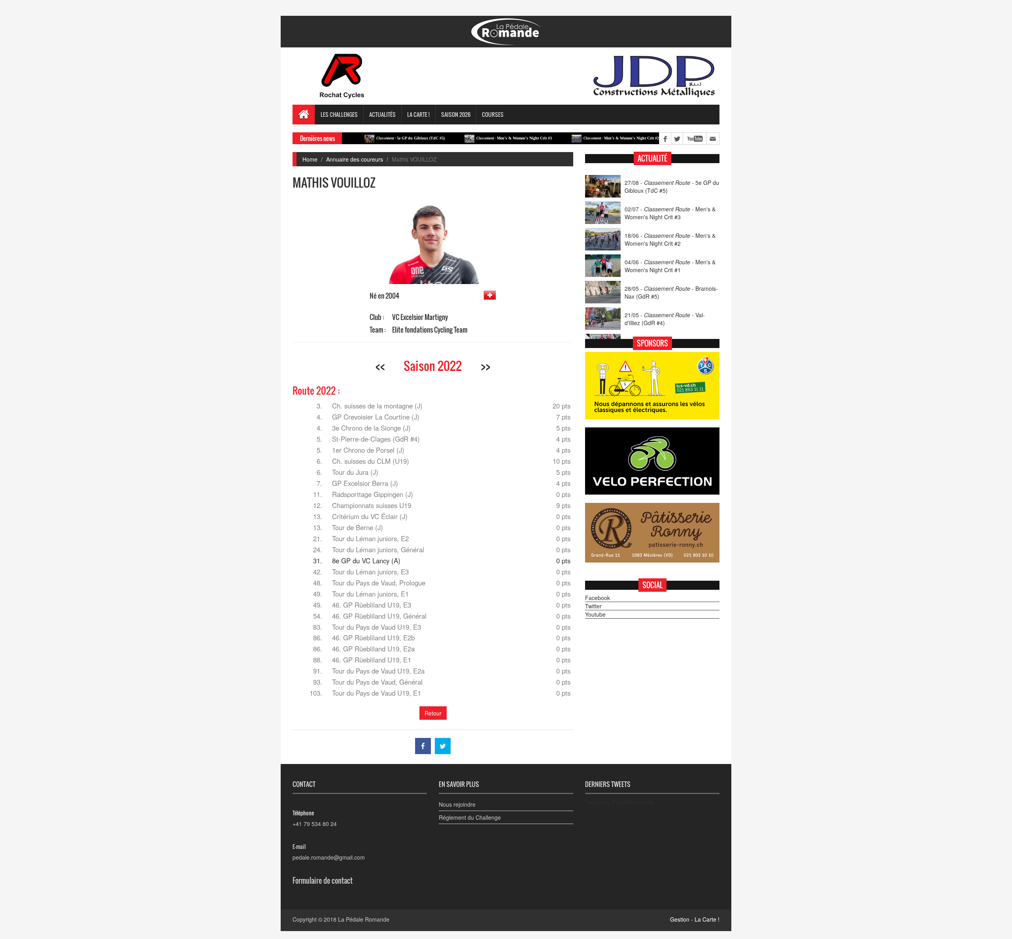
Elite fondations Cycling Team (429, 330)
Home (309, 159)
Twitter (593, 606)
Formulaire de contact (323, 880)
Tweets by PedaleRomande (619, 802)
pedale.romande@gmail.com (329, 857)
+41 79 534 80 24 (315, 824)
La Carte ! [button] (418, 114)
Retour (433, 713)
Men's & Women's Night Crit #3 (485, 138)
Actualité (652, 158)
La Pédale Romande (363, 919)
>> (485, 365)
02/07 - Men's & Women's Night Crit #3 (670, 213)
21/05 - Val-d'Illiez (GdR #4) (665, 319)
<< (380, 365)
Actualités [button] (382, 114)
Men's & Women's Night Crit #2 (592, 138)
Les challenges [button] (339, 114)
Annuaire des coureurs (354, 159)
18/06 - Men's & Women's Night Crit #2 (670, 239)
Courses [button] (493, 114)
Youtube (595, 614)
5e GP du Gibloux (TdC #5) (381, 138)
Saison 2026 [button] (455, 114)
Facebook (597, 598)
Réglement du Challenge (470, 817)
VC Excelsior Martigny (420, 317)
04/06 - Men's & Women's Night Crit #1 (670, 266)
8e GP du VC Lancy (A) (366, 560)
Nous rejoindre (457, 804)
